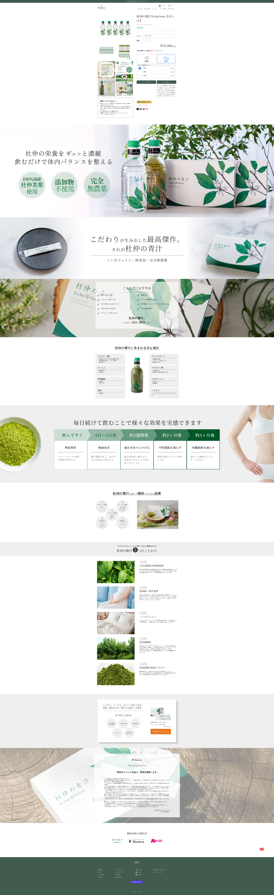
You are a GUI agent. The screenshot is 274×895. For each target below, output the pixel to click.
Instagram (140, 869)
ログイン (164, 5)
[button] (155, 8)
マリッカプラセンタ (120, 872)
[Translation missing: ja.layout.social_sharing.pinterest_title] (144, 109)
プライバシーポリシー (158, 872)
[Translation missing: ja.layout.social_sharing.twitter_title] (138, 109)
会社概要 (100, 869)
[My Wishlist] (262, 849)
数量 (138, 40)
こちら (112, 114)
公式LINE (140, 874)
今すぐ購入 (166, 82)
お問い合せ (100, 877)
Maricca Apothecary (138, 891)
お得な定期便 (118, 877)
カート (172, 5)
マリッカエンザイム (120, 869)
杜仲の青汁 (140, 27)
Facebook (140, 872)
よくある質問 (101, 874)
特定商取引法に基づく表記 (159, 869)
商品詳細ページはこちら (161, 731)
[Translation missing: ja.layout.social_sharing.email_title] (147, 109)
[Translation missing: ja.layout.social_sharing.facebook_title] (141, 109)
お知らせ (100, 872)
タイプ (139, 36)
